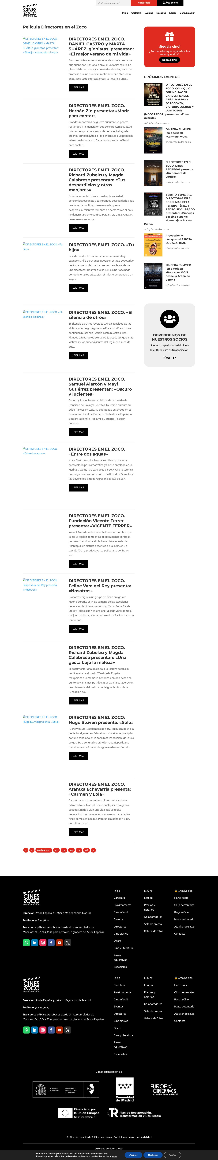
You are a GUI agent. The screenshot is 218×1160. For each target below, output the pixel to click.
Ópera (117, 940)
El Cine (148, 890)
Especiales (120, 966)
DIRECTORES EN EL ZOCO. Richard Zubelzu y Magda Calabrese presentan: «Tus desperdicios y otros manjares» (97, 180)
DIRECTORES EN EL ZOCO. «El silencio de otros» (100, 315)
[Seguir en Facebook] (51, 942)
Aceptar (133, 1154)
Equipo (148, 897)
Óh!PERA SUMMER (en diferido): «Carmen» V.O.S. (178, 133)
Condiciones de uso (124, 1137)
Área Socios (171, 2)
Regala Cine (181, 912)
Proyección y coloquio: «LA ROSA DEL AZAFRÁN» (179, 239)
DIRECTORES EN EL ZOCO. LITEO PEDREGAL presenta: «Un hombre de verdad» (180, 169)
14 (71, 850)
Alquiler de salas (184, 926)
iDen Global (116, 1148)
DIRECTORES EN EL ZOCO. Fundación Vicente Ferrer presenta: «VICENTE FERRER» (100, 520)
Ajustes (172, 1154)
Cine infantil (121, 912)
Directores (120, 926)
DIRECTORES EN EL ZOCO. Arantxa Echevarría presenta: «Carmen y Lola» (100, 789)
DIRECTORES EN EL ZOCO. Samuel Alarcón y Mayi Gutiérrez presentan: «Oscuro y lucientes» (100, 387)
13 (64, 850)
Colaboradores (153, 916)
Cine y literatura (123, 948)
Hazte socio (144, 2)
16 (86, 850)
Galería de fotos (153, 931)
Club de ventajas (184, 905)
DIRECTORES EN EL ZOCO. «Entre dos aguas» (97, 452)
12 (56, 850)
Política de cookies (101, 1137)
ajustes (113, 1156)
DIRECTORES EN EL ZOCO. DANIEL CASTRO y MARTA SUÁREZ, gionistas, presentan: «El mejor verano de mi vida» (101, 46)
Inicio (125, 13)
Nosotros (161, 13)
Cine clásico (121, 933)
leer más (78, 87)
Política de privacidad (78, 1137)
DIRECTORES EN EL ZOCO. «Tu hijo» (101, 247)
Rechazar (153, 1154)
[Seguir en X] (67, 942)
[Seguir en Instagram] (42, 942)
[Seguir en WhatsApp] (26, 942)
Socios (172, 13)
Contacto (179, 933)
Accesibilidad (144, 1137)
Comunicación (187, 13)
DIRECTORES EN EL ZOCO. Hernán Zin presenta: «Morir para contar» (99, 110)
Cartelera (136, 13)
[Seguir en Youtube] (59, 942)
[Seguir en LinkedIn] (34, 942)
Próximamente (122, 905)
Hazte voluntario (184, 919)
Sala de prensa (153, 924)
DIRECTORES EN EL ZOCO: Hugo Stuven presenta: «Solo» (101, 720)
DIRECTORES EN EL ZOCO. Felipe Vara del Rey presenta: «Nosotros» (100, 585)
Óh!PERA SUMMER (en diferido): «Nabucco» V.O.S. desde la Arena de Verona (178, 272)
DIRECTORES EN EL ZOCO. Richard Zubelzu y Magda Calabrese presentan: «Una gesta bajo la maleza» (97, 655)
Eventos (149, 13)
